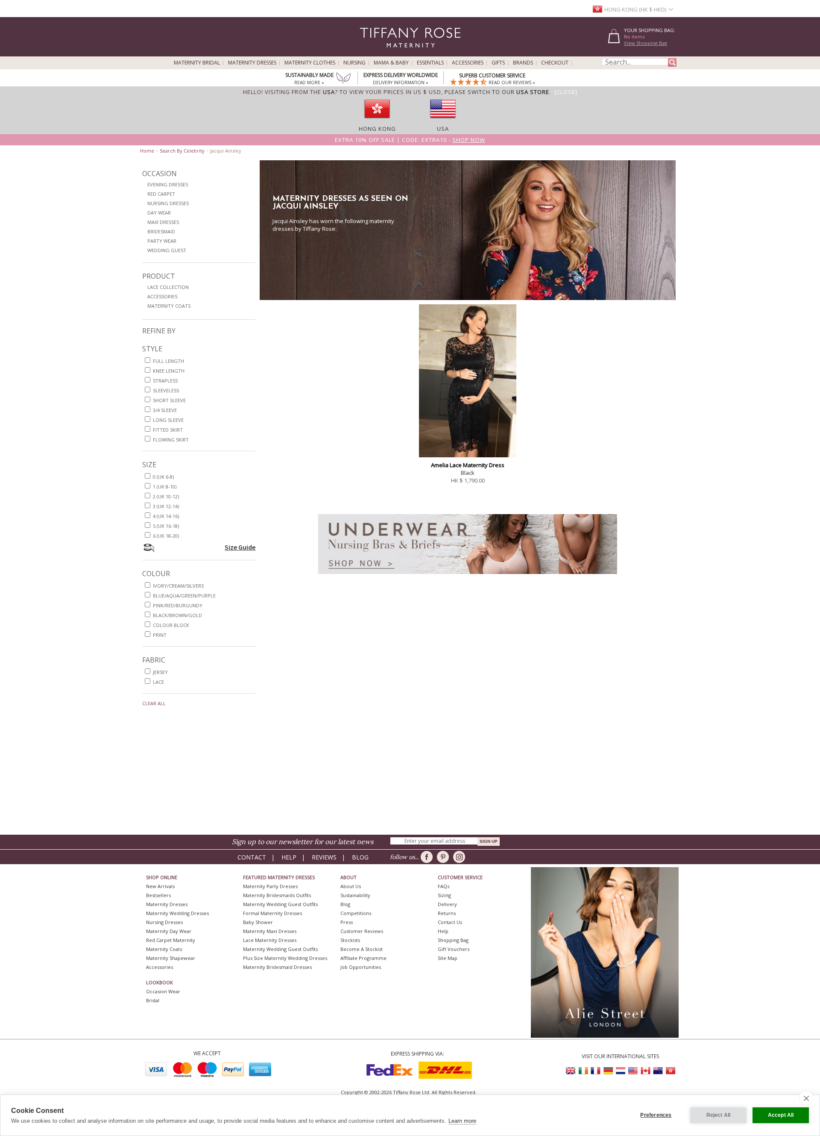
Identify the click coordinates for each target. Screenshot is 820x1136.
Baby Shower (258, 922)
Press (346, 922)
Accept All (781, 1115)
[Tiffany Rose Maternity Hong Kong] (670, 1070)
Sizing (444, 895)
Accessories (467, 62)
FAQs (443, 886)
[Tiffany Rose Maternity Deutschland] (608, 1070)
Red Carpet (161, 194)
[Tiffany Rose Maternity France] (596, 1070)
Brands (523, 62)
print (160, 635)
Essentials (430, 62)
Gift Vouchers (453, 949)
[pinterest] (444, 857)
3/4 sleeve (165, 410)
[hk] (377, 121)
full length (168, 361)
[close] (806, 1098)
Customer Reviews (361, 931)
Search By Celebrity (182, 150)
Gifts (498, 62)
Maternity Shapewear (170, 958)
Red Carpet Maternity (170, 940)
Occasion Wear (163, 991)
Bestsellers (158, 895)
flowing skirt (171, 439)
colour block (171, 625)
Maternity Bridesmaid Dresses (277, 967)
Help (288, 857)
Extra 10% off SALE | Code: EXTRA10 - (410, 140)
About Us (350, 886)
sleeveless (166, 390)
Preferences (655, 1115)
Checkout (554, 62)
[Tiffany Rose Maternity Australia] (658, 1070)
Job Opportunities (360, 967)
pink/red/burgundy (177, 605)
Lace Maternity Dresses (269, 940)
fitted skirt (168, 430)
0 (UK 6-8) (163, 477)
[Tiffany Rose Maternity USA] (633, 1070)
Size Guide (240, 547)
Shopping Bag (453, 940)
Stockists (350, 940)
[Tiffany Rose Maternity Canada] (645, 1070)
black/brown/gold (177, 615)
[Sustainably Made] (343, 79)
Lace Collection (168, 287)
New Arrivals (160, 886)
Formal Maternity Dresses (272, 913)
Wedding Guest (166, 250)
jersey (160, 672)
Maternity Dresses (252, 62)
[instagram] (461, 857)
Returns (447, 913)
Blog (360, 857)
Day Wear (159, 212)
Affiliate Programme (363, 958)
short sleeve (169, 400)
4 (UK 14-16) (166, 516)
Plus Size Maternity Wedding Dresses (285, 958)
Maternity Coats (168, 306)
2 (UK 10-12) (166, 496)
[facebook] (428, 857)
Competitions (355, 913)
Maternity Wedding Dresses (177, 913)
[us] (443, 121)
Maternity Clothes (309, 62)
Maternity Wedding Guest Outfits (280, 904)
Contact (251, 857)
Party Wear (161, 241)
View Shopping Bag (645, 43)
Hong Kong (377, 128)
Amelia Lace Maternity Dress (467, 465)
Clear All (154, 703)
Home (147, 150)
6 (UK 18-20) (166, 536)
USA (443, 128)
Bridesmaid (161, 231)
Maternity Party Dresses (270, 886)
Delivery (447, 904)
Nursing (354, 62)
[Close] (565, 92)
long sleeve (168, 420)
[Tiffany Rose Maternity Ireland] (583, 1070)
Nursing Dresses (168, 203)
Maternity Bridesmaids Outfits (277, 895)
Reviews (324, 857)
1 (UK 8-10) (164, 486)
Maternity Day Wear (168, 931)
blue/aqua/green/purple (184, 595)
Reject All (718, 1115)
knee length (168, 371)
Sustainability (355, 895)
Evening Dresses (167, 184)
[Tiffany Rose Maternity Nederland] (621, 1070)
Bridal (152, 1000)
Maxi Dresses (163, 222)
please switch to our (497, 92)
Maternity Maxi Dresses (269, 931)
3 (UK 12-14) (166, 506)
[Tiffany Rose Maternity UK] (571, 1070)
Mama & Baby (391, 62)
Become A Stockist (361, 949)
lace (158, 682)
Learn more (462, 1121)
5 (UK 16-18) (166, 526)
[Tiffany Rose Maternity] (371, 53)
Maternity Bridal (197, 62)
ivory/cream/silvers (178, 586)
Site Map (447, 958)
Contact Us (450, 922)
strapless (165, 380)
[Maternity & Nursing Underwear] (467, 576)
